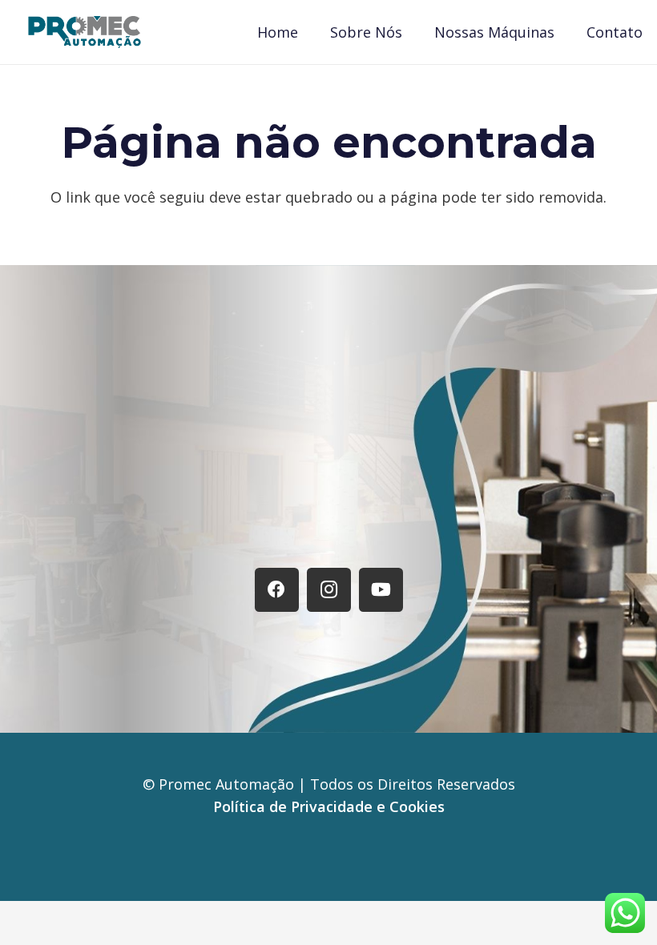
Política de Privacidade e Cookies (329, 806)
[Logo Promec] (84, 32)
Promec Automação (228, 784)
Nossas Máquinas (369, 526)
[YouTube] (381, 590)
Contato (482, 526)
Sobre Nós (248, 526)
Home (168, 526)
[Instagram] (329, 590)
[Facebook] (277, 590)
